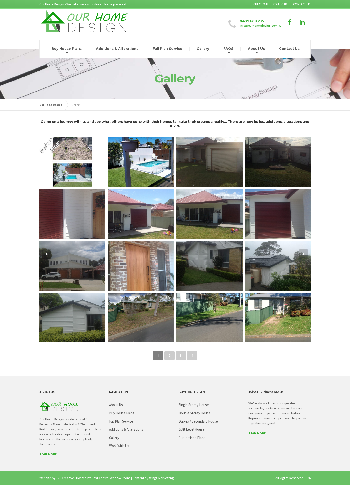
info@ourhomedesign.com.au (261, 25)
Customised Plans (192, 437)
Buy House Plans (66, 48)
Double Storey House (194, 413)
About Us (256, 48)
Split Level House (192, 429)
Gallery (203, 48)
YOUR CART (281, 4)
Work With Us (119, 446)
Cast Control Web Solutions (111, 478)
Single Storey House (194, 405)
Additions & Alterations (117, 48)
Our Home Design (50, 105)
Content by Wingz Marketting (153, 478)
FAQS (228, 48)
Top (339, 474)
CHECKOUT (261, 4)
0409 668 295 (252, 21)
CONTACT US (302, 4)
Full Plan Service (167, 48)
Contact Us (289, 48)
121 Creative (65, 478)
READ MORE (48, 454)
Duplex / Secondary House (198, 421)
